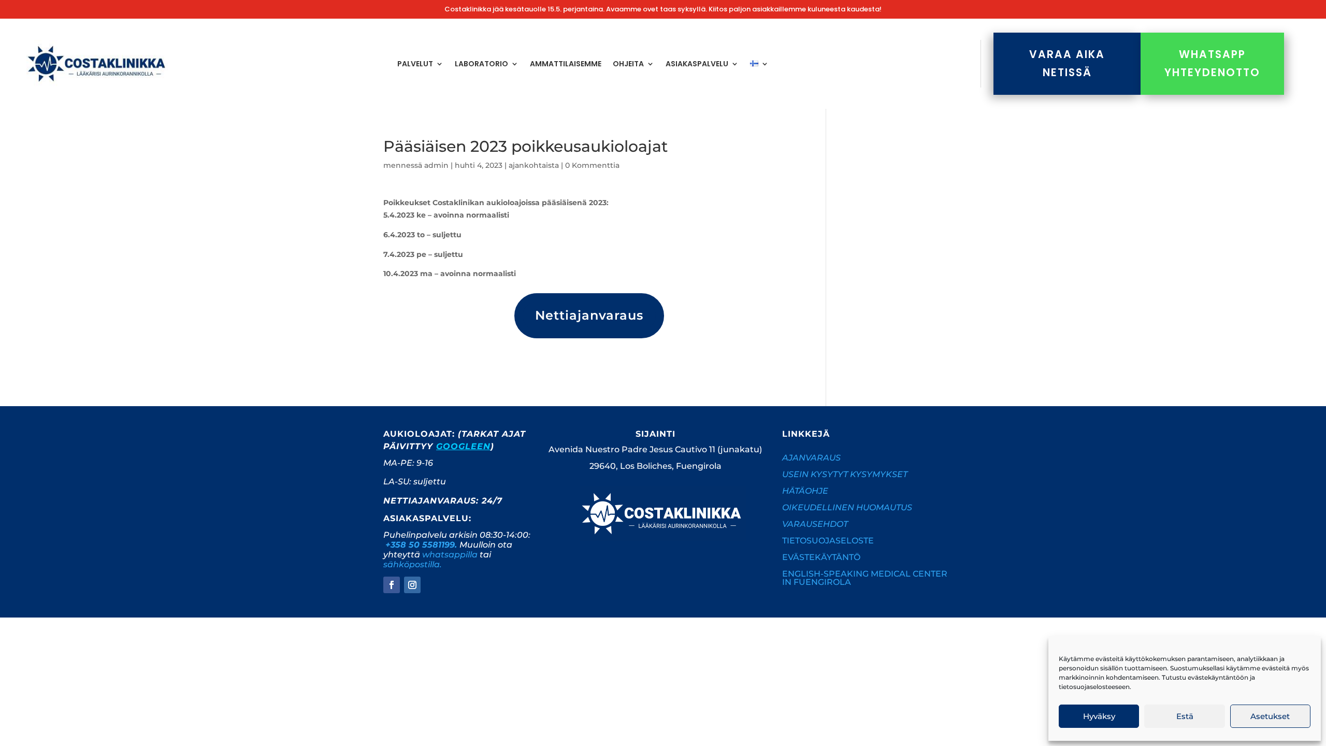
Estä (1184, 716)
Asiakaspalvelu (697, 64)
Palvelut (415, 64)
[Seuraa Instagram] (412, 585)
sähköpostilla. (412, 564)
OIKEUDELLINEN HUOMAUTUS (847, 507)
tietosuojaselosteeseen (1094, 687)
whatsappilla (450, 555)
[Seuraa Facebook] (391, 585)
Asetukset (1270, 716)
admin (436, 165)
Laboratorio (481, 64)
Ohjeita (628, 64)
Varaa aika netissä (1067, 63)
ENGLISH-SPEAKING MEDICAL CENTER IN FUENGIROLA (864, 578)
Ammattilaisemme (565, 64)
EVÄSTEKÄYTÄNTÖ (821, 557)
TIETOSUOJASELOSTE (828, 541)
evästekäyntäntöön (1218, 677)
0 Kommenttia (592, 165)
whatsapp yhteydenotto (1212, 63)
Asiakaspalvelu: (427, 518)
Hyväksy (1099, 716)
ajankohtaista (534, 165)
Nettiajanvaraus (589, 315)
